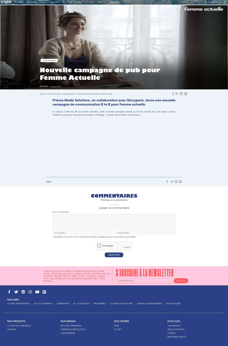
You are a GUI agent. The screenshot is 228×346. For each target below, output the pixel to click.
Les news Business (53, 94)
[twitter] (176, 94)
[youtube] (37, 293)
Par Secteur (31, 2)
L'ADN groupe (174, 326)
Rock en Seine (173, 303)
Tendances (19, 2)
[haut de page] (224, 343)
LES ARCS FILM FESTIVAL (121, 303)
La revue (11, 329)
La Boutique (114, 2)
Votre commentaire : (60, 212)
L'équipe (171, 333)
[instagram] (30, 293)
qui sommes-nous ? (213, 2)
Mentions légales (176, 337)
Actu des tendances (71, 326)
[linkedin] (181, 94)
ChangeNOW (63, 303)
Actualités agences (49, 60)
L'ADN (45, 86)
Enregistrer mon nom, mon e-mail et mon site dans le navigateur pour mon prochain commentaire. (95, 237)
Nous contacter (175, 329)
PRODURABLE (99, 303)
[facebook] (173, 94)
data (116, 326)
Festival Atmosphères (18, 303)
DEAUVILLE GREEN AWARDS (149, 303)
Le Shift (78, 2)
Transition (54, 2)
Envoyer (114, 255)
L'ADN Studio (67, 2)
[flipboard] (185, 94)
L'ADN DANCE (90, 2)
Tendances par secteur (73, 329)
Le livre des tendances (19, 326)
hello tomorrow (43, 303)
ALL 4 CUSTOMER (81, 303)
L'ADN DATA (102, 2)
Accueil (42, 94)
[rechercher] (225, 2)
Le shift (118, 329)
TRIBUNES (43, 2)
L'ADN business (68, 333)
